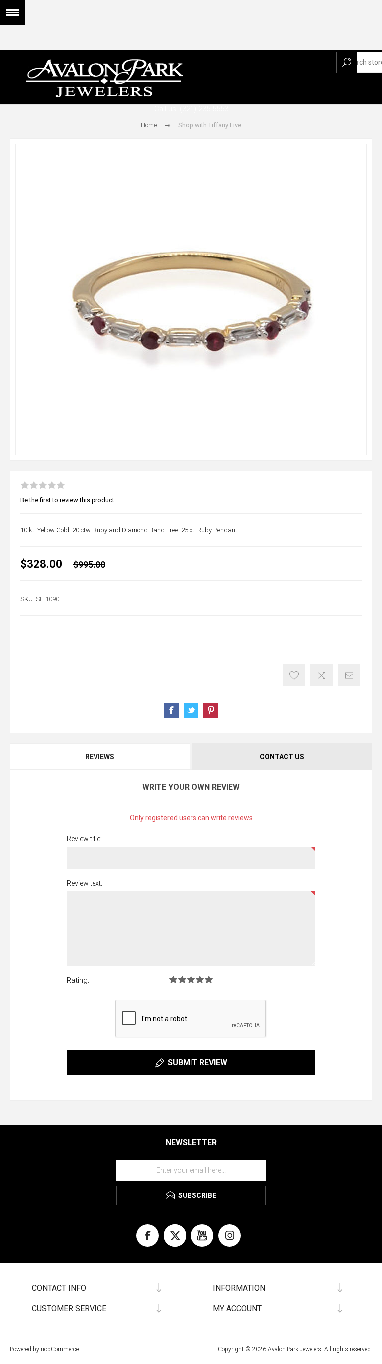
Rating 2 (182, 979)
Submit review (197, 1062)
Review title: (84, 839)
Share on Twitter (191, 710)
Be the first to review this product (67, 500)
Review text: (84, 883)
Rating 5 (208, 979)
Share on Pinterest (210, 710)
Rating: (78, 980)
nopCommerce (60, 1349)
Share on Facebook (171, 710)
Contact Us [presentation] (282, 757)
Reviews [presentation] (99, 757)
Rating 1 (173, 979)
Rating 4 (199, 979)
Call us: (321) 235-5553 (191, 108)
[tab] (100, 756)
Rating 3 (191, 979)
